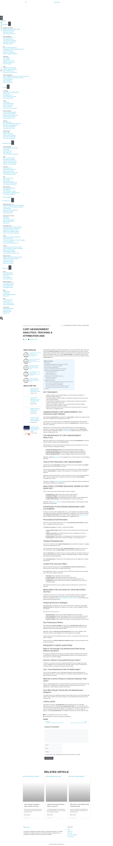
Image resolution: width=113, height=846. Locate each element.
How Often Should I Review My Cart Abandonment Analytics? (57, 387)
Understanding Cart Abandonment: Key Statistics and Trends (56, 364)
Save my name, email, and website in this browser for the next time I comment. (63, 754)
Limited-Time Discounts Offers (51, 374)
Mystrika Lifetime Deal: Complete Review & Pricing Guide (35, 410)
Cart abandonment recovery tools (42, 325)
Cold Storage (35, 367)
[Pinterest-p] (33, 838)
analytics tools (82, 514)
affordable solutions (32, 374)
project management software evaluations (68, 597)
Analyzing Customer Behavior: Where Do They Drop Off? (55, 368)
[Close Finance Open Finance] (8, 87)
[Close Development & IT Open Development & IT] (12, 200)
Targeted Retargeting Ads (50, 373)
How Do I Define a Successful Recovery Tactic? (54, 383)
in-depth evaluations (58, 481)
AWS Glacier (31, 367)
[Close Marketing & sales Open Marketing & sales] (12, 142)
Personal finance (6, 131)
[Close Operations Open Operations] (9, 24)
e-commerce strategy (57, 716)
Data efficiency (31, 361)
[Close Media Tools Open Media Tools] (10, 267)
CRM (4, 156)
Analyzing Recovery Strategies (51, 377)
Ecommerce (26, 325)
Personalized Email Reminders (51, 371)
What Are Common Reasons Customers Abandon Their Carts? (57, 385)
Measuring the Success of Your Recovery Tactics (53, 376)
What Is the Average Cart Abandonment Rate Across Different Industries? (59, 381)
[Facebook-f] (30, 838)
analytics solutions (56, 501)
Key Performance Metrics (50, 378)
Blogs (30, 325)
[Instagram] (27, 838)
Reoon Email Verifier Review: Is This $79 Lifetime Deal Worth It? (35, 419)
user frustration (57, 457)
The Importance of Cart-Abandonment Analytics (53, 365)
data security (35, 380)
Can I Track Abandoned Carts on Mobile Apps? (54, 384)
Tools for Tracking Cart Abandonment (51, 367)
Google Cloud (36, 361)
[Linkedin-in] (24, 838)
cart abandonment (48, 716)
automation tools (65, 430)
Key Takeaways (47, 362)
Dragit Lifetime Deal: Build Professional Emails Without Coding (35, 390)
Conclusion (46, 388)
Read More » (27, 814)
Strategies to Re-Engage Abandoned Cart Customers (54, 370)
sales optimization (67, 716)
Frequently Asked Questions (49, 380)
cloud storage (31, 375)
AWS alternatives (37, 374)
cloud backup (31, 380)
